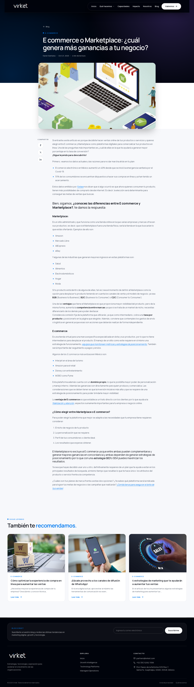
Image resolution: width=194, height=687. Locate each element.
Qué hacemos (106, 6)
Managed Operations (89, 670)
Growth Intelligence (88, 662)
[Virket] (20, 6)
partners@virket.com (145, 658)
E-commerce (51, 33)
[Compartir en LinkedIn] (40, 159)
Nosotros (147, 6)
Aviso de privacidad (166, 683)
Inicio (93, 6)
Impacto (136, 6)
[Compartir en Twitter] (40, 152)
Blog (157, 6)
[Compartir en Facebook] (40, 145)
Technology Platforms (89, 666)
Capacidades (123, 6)
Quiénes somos (181, 683)
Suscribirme (173, 630)
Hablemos (169, 6)
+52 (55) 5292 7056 (145, 662)
